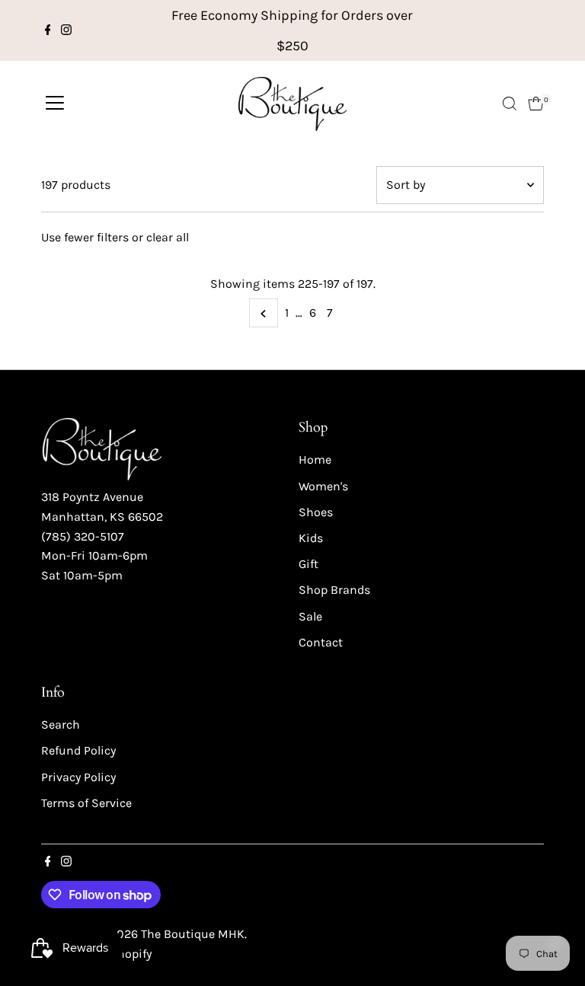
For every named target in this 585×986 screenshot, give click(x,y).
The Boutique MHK (193, 934)
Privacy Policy (78, 777)
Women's (323, 486)
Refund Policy (78, 750)
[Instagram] (66, 30)
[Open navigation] (55, 104)
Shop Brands (334, 589)
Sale (310, 616)
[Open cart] (536, 103)
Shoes (316, 512)
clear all (167, 237)
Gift (308, 564)
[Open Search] (509, 103)
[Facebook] (48, 30)
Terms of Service (86, 803)
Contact (321, 642)
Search (60, 724)
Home (315, 459)
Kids (311, 538)
